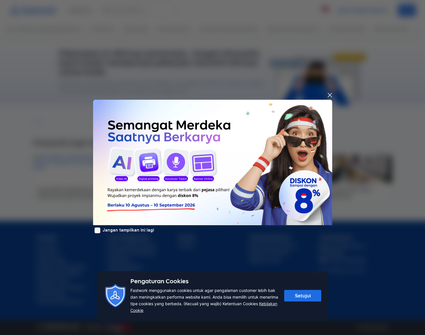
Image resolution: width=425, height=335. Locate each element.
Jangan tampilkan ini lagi (128, 230)
